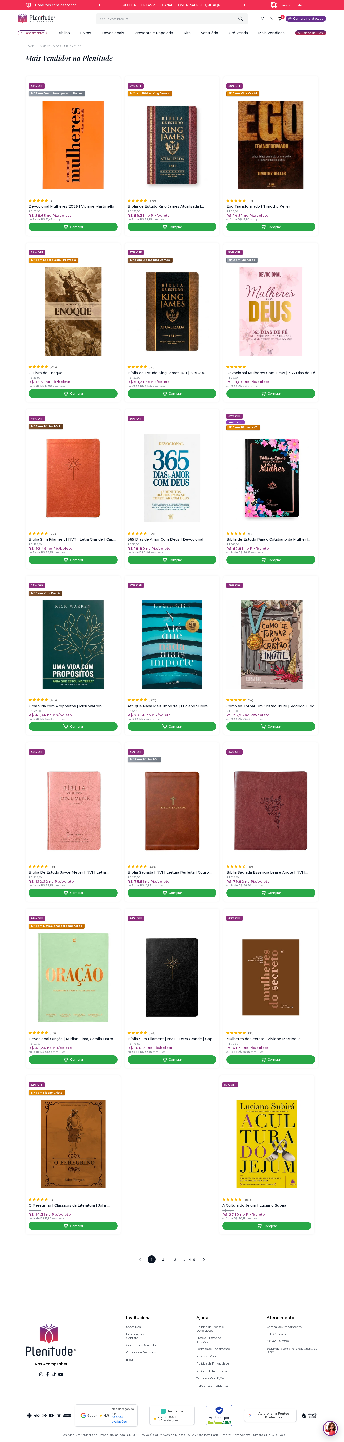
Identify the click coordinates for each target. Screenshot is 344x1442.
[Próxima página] (204, 1259)
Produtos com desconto (55, 5)
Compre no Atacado (141, 1345)
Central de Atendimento (284, 1327)
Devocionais (113, 33)
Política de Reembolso (212, 1371)
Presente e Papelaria (153, 33)
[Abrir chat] (330, 1428)
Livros (85, 33)
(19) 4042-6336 (278, 1341)
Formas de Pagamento (213, 1349)
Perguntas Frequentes (212, 1385)
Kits (187, 33)
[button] (63, 33)
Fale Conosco (276, 1334)
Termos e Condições (210, 1378)
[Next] (244, 5)
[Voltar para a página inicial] (36, 18)
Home (30, 46)
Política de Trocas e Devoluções (210, 1328)
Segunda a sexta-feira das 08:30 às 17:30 (292, 1350)
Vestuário (209, 33)
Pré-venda (238, 33)
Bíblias (63, 33)
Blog (129, 1359)
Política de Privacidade (212, 1363)
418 (192, 1259)
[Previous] (99, 5)
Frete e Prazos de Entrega (208, 1339)
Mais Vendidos (271, 33)
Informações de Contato (137, 1336)
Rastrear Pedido (293, 5)
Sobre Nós (133, 1327)
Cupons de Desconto (141, 1352)
